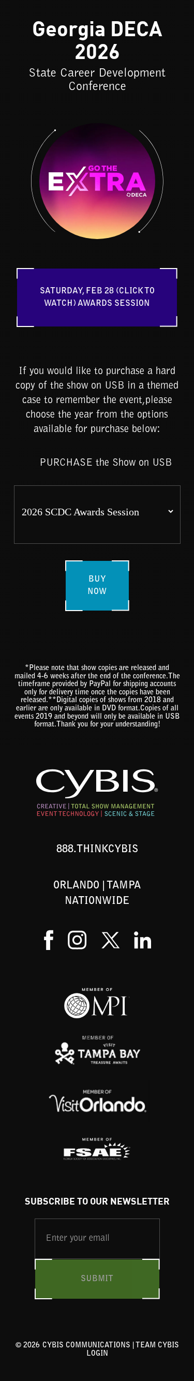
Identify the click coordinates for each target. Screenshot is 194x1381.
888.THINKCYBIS (97, 849)
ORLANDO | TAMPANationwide (97, 894)
